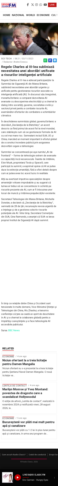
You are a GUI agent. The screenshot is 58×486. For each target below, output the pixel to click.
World (30, 15)
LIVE (52, 5)
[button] (7, 477)
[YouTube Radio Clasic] (45, 4)
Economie (43, 15)
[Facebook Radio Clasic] (28, 4)
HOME (6, 15)
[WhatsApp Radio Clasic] (41, 4)
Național (18, 15)
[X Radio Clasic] (32, 4)
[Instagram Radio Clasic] (37, 4)
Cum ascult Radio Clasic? (14, 454)
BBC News (14, 330)
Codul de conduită (37, 454)
